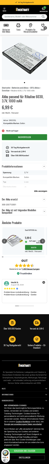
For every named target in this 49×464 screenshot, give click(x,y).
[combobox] (24, 16)
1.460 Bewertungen (31, 269)
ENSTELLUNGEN (24, 457)
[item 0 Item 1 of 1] (24, 58)
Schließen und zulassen (24, 450)
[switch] (5, 460)
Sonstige (5, 90)
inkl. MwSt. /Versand (10, 113)
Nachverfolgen (24, 137)
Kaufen (33, 247)
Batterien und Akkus (20, 88)
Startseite (6, 88)
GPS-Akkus (35, 88)
